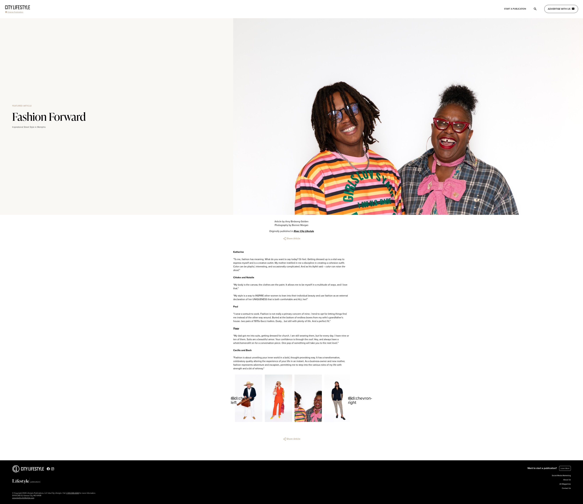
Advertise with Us (559, 8)
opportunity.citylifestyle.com (23, 498)
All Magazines (565, 484)
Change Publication (15, 12)
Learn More (565, 468)
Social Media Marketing (561, 475)
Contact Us (566, 488)
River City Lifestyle (304, 231)
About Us (567, 480)
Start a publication (515, 9)
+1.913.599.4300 (72, 493)
